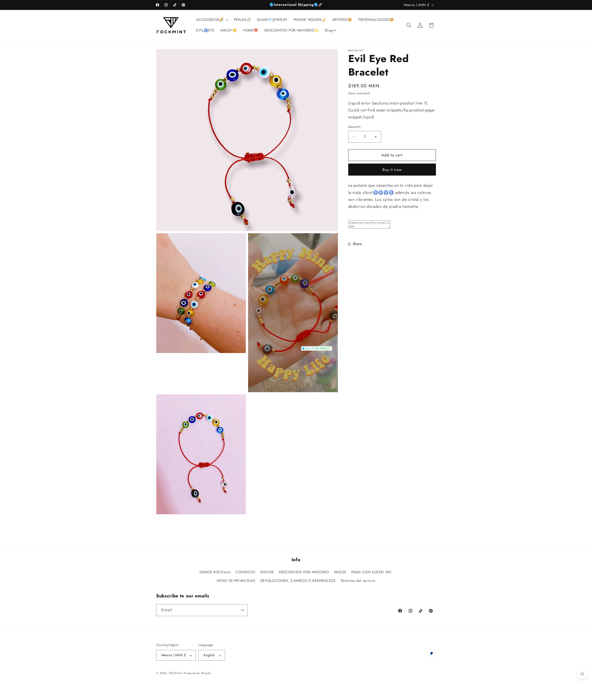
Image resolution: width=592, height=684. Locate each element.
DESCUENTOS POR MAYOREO (304, 572)
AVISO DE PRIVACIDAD (236, 580)
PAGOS (340, 572)
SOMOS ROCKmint (215, 572)
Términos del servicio (358, 580)
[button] (212, 20)
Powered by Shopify (197, 673)
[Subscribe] (241, 610)
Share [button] (357, 243)
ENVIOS (267, 572)
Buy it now (392, 169)
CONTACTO (245, 572)
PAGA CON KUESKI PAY (371, 572)
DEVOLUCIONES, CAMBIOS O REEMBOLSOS (298, 580)
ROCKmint (176, 673)
